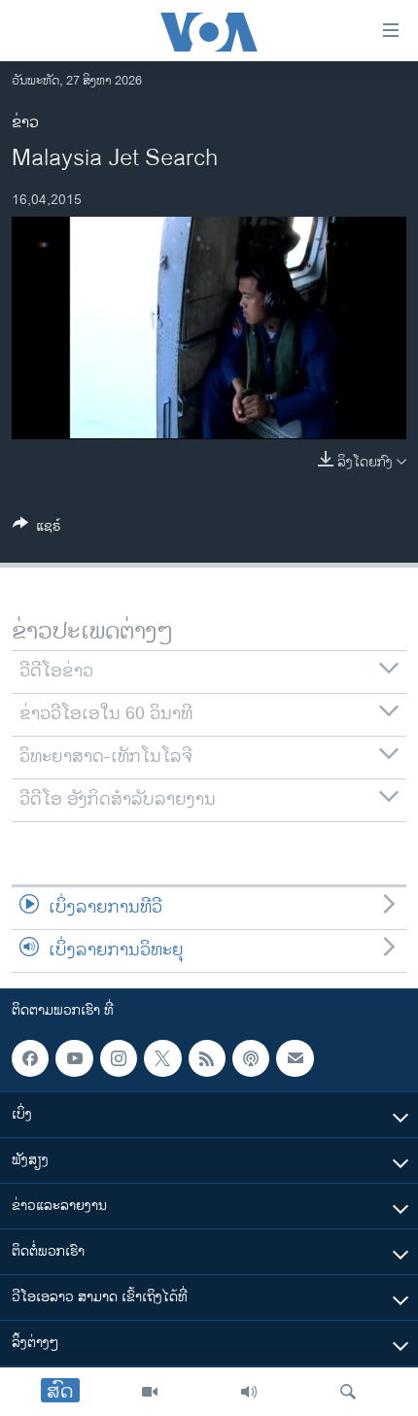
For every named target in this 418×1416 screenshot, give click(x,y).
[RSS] (207, 1058)
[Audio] (249, 1391)
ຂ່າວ (25, 123)
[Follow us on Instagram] (118, 1058)
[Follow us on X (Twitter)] (162, 1058)
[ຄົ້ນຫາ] (348, 1391)
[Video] (150, 1391)
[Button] (37, 529)
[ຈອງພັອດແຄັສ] (294, 1058)
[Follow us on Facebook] (30, 1058)
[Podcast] (250, 1058)
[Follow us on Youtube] (73, 1058)
